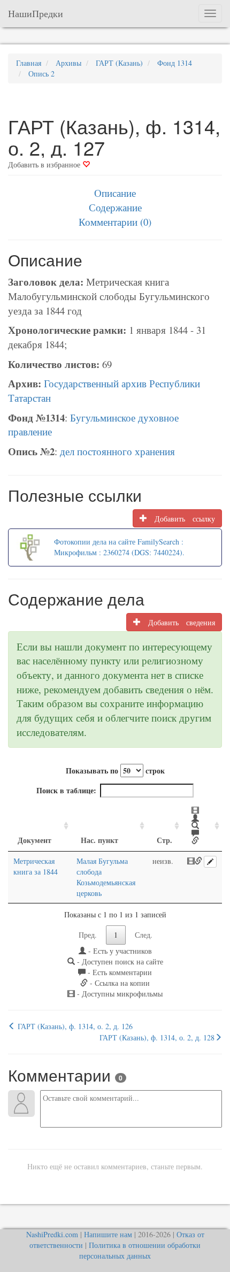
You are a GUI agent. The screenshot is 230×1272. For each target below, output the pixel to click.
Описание (115, 193)
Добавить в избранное (45, 164)
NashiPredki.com (52, 1234)
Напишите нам (108, 1234)
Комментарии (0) (115, 221)
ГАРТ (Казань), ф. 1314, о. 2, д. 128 (156, 1037)
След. (143, 935)
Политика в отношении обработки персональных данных (140, 1250)
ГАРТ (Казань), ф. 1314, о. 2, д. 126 (74, 1026)
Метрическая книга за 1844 (35, 866)
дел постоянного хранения (117, 451)
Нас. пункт (99, 840)
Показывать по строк (115, 770)
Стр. (164, 840)
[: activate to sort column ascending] (202, 826)
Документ (34, 840)
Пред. (88, 935)
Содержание (115, 207)
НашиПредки (35, 13)
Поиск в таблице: (66, 790)
